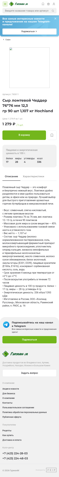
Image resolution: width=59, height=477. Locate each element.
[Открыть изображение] (29, 67)
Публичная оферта (11, 417)
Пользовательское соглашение (18, 407)
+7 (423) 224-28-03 (15, 453)
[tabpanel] (29, 246)
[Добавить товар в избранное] (52, 135)
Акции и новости (10, 389)
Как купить (8, 435)
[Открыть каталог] (5, 4)
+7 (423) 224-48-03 (15, 458)
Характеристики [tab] (33, 176)
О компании (8, 398)
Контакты (7, 403)
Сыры (7, 40)
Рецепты (6, 430)
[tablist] (29, 176)
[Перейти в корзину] (48, 4)
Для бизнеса (8, 393)
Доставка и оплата (11, 440)
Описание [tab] (11, 176)
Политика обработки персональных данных (24, 412)
